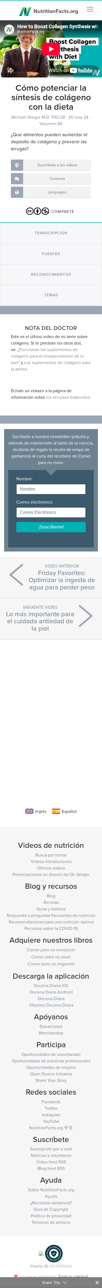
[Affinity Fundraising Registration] (53, 1253)
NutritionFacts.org (55, 11)
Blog (51, 896)
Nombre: (25, 479)
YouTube (51, 1121)
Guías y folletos (51, 909)
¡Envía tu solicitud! (73, 1276)
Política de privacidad (51, 1216)
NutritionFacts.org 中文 (51, 1128)
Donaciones (51, 1026)
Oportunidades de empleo (51, 1067)
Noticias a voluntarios (51, 1155)
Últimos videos (51, 868)
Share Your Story (51, 1080)
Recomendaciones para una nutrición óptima (51, 922)
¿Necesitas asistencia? (51, 1203)
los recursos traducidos (68, 397)
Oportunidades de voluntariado (51, 1054)
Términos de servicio (51, 1222)
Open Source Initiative (51, 1074)
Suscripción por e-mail (51, 1149)
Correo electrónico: (35, 502)
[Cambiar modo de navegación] (90, 9)
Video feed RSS (51, 1162)
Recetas (51, 902)
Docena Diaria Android (51, 992)
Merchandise (51, 1033)
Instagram (51, 1115)
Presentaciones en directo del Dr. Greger (51, 874)
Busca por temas (51, 855)
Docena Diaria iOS (51, 985)
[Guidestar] (41, 1253)
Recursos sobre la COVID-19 (51, 928)
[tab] (51, 233)
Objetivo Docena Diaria (51, 1005)
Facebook (51, 1102)
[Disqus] (51, 715)
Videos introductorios (51, 861)
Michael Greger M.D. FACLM (38, 117)
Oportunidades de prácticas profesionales (51, 1061)
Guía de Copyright (51, 1209)
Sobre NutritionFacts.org (51, 1190)
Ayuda (51, 1196)
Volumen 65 (51, 123)
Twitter (51, 1108)
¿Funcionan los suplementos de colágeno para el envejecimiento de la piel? (47, 355)
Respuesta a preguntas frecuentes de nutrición (51, 915)
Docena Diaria (51, 998)
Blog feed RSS (51, 1168)
